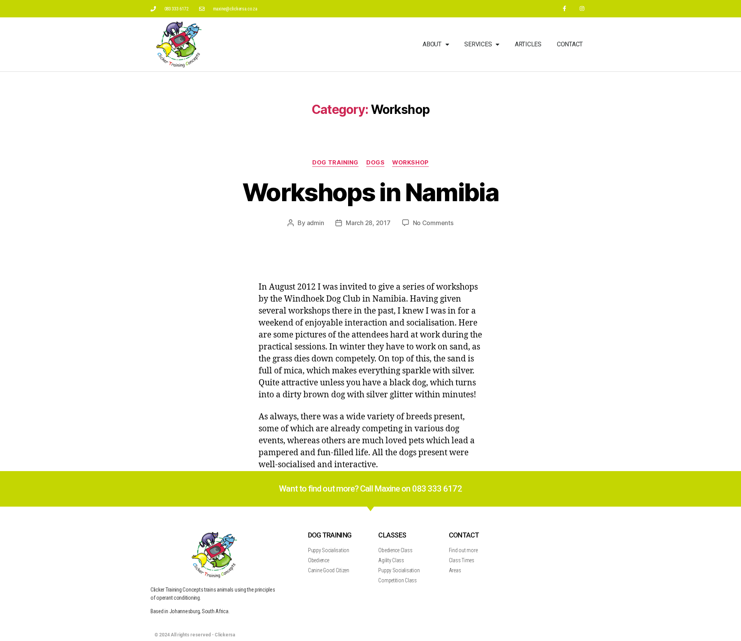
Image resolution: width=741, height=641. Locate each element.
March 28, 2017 (368, 223)
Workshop (410, 162)
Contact (570, 44)
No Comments (433, 223)
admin (315, 223)
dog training (335, 162)
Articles (528, 44)
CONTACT (464, 535)
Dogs (375, 162)
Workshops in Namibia (370, 192)
